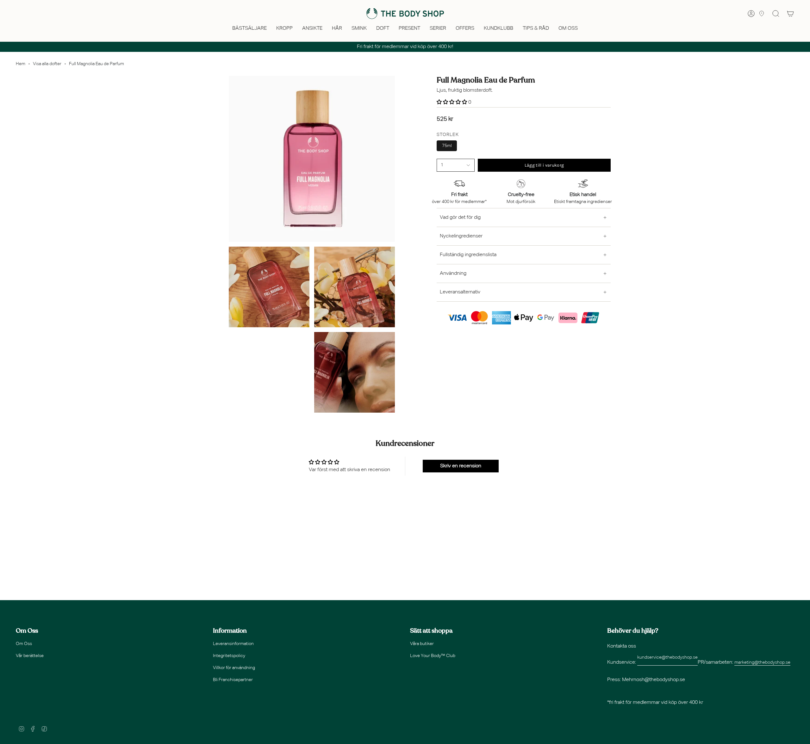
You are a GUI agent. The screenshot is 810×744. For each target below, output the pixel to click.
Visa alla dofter (47, 64)
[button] (249, 29)
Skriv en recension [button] (460, 466)
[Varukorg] (790, 13)
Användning (453, 273)
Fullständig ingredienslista (468, 254)
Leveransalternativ (460, 292)
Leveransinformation (233, 644)
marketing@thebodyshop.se (762, 662)
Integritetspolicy (229, 656)
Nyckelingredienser (461, 236)
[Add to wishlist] (438, 173)
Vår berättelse (30, 656)
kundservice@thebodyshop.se (667, 657)
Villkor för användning (234, 668)
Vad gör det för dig (460, 217)
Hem (20, 64)
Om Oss (24, 644)
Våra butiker (422, 644)
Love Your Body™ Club (432, 656)
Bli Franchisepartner (233, 680)
